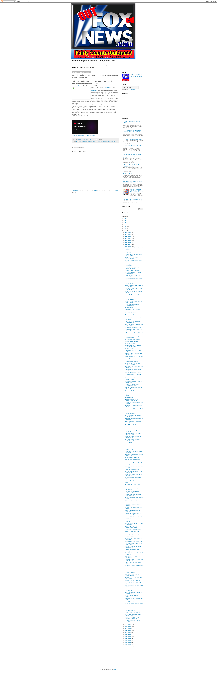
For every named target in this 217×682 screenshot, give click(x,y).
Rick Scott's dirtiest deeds (130, 428)
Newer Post (75, 190)
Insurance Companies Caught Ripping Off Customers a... (133, 279)
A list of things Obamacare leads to (132, 569)
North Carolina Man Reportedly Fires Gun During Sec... (133, 406)
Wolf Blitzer (94, 90)
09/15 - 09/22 (128, 638)
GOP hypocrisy (84, 141)
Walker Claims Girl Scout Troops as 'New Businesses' (133, 336)
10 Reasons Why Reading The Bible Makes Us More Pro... (133, 364)
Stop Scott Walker (129, 607)
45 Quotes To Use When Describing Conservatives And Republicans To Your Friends (133, 156)
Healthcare (90, 141)
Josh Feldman (77, 86)
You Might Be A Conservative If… (132, 339)
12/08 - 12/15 (128, 238)
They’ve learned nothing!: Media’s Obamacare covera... (132, 268)
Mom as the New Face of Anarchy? (133, 529)
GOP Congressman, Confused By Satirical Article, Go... (132, 440)
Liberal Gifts (80, 65)
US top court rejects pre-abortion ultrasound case (132, 501)
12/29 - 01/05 (128, 232)
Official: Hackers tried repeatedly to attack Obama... (133, 422)
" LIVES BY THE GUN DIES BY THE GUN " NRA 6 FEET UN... (133, 375)
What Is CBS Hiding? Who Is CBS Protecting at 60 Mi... (132, 485)
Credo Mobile (88, 65)
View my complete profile (136, 76)
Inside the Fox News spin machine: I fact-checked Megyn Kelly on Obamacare (136, 190)
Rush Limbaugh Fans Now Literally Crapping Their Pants (133, 346)
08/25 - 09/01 (128, 644)
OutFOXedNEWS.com (137, 74)
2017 (125, 224)
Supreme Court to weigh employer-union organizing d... (133, 495)
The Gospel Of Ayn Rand (130, 480)
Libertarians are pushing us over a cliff (133, 541)
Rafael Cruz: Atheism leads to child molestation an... (133, 437)
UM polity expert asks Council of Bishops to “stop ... (132, 315)
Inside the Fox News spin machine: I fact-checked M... (133, 295)
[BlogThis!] (96, 139)
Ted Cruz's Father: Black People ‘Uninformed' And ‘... (132, 412)
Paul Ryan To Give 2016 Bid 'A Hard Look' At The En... (133, 448)
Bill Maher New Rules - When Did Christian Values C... (132, 609)
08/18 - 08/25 (128, 646)
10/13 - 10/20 (128, 630)
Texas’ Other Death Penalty (131, 446)
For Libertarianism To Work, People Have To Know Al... (133, 434)
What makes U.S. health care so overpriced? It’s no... (132, 492)
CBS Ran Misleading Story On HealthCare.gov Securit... (132, 400)
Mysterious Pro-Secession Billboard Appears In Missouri (132, 146)
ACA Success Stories (129, 348)
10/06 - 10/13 (128, 632)
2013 (125, 230)
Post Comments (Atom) (83, 192)
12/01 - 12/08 (128, 240)
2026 (125, 218)
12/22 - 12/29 (128, 234)
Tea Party (115, 141)
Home (73, 65)
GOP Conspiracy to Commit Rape (132, 482)
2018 (125, 222)
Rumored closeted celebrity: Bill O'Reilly (133, 139)
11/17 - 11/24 (128, 244)
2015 (125, 226)
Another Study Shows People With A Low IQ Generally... (133, 305)
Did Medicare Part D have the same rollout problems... (133, 391)
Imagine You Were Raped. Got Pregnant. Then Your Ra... (132, 618)
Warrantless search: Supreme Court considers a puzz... (133, 378)
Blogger (114, 669)
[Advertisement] (153, 654)
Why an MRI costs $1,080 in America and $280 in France (133, 425)
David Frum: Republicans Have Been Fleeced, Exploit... (133, 593)
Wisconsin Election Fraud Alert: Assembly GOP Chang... (132, 532)
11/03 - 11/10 (128, 624)
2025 (125, 220)
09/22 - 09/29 (128, 636)
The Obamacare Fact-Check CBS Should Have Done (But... (132, 360)
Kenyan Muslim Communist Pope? (133, 372)
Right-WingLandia (129, 307)
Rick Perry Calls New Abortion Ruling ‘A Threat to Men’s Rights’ (133, 165)
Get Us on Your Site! (98, 65)
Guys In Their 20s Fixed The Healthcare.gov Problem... (131, 527)
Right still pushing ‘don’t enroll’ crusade (133, 199)
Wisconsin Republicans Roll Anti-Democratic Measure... (132, 298)
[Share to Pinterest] (101, 139)
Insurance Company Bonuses (131, 341)
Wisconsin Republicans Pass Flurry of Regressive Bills (133, 255)
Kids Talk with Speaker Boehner (132, 469)
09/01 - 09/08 (128, 642)
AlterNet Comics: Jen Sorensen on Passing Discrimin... (132, 322)
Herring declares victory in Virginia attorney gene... (132, 460)
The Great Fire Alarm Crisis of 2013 (133, 327)
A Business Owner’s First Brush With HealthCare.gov (133, 547)
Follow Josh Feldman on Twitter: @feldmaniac (83, 135)
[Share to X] (98, 139)
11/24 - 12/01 (128, 242)
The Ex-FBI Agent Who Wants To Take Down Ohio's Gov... (133, 571)
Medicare (95, 141)
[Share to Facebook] (100, 139)
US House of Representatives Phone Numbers (83, 67)
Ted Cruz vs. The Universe (129, 173)
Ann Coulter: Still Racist (130, 312)
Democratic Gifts (119, 65)
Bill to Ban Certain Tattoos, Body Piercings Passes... (132, 550)
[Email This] (95, 139)
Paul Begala (108, 87)
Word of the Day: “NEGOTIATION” (132, 580)
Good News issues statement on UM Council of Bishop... (133, 258)
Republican (110, 141)
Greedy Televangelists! (130, 601)
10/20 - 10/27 (128, 628)
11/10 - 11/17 (128, 246)
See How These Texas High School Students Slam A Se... (133, 273)
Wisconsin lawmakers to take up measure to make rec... (132, 385)
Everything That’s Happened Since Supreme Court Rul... (133, 514)
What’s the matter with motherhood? (133, 612)
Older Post (115, 190)
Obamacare (99, 141)
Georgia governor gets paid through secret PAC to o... (133, 615)
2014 (125, 228)
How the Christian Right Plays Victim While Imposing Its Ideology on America (133, 131)
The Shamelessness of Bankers (132, 457)
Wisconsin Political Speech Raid (132, 270)
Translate (133, 89)
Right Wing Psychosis (130, 343)
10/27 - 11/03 (128, 626)
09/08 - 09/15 (128, 640)
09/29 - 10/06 (128, 634)
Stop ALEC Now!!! (109, 65)
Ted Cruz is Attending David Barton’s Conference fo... (133, 282)
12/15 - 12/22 (128, 236)
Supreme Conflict (129, 397)
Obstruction (105, 141)
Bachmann (78, 141)
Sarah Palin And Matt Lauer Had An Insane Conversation (133, 575)
